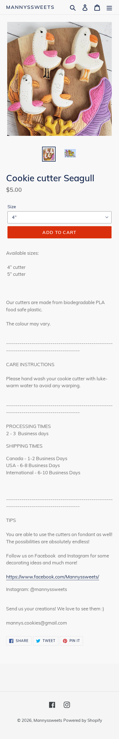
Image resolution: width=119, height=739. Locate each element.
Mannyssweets (30, 7)
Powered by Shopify (82, 720)
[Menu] (109, 7)
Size (11, 206)
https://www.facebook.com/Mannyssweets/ (52, 577)
